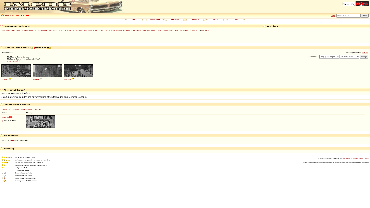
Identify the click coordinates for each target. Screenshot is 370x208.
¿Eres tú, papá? (167, 30)
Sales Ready (28, 30)
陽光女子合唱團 (116, 30)
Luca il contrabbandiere (73, 30)
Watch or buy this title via (10, 93)
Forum (215, 19)
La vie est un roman (55, 30)
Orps (3, 30)
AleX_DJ (365, 53)
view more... (205, 30)
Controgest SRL (345, 158)
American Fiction (129, 30)
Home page (9, 15)
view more (13, 61)
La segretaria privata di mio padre (186, 30)
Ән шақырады (17, 30)
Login (333, 16)
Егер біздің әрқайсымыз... (146, 30)
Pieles (8, 30)
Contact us (355, 158)
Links (236, 19)
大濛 (159, 30)
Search (134, 19)
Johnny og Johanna (102, 30)
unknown (5, 79)
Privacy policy (364, 158)
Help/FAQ (195, 19)
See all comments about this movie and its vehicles (21, 109)
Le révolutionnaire (40, 30)
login (12, 140)
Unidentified (155, 19)
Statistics (175, 19)
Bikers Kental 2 (88, 30)
